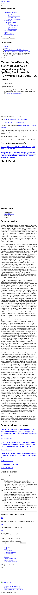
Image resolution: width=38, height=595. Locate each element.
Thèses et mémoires (14, 16)
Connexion (7, 20)
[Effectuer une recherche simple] (1, 3)
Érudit (10, 24)
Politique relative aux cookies (12, 588)
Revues (10, 14)
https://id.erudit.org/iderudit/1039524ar (15, 119)
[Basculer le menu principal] (1, 5)
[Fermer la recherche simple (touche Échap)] (3, 3)
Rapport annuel (12, 29)
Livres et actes (12, 17)
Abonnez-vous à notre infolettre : (11, 541)
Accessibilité (8, 550)
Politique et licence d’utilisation (13, 589)
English (6, 32)
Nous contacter (8, 553)
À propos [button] (7, 22)
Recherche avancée (10, 30)
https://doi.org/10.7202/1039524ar (14, 122)
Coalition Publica (13, 25)
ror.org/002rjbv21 (17, 93)
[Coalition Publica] (6, 582)
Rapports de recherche (14, 19)
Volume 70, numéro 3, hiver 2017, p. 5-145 (17, 51)
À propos (13, 22)
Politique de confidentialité (12, 586)
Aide (5, 549)
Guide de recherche (10, 552)
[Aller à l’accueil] (6, 1)
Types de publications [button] (10, 12)
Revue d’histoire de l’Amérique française (16, 50)
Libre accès (11, 27)
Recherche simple (6, 37)
